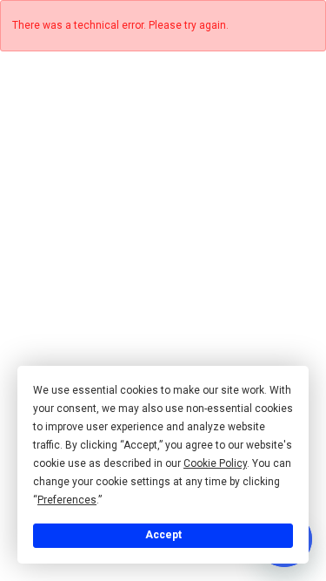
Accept (163, 535)
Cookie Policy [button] (215, 463)
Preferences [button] (66, 500)
